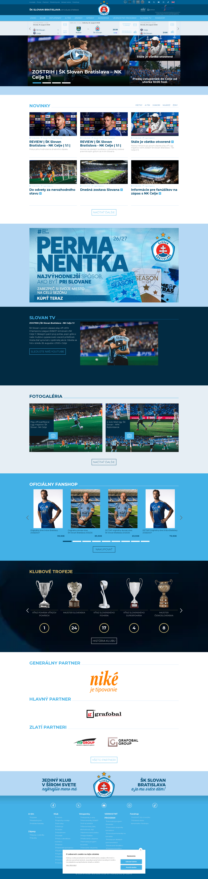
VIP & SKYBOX (87, 823)
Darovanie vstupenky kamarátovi (89, 849)
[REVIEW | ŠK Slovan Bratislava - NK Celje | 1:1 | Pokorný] (53, 124)
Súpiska (34, 817)
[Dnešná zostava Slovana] (104, 172)
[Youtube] (158, 2)
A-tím (147, 105)
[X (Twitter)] (154, 2)
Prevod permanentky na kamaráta (116, 834)
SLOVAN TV (145, 18)
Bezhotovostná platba (90, 833)
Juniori (156, 105)
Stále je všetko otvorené (151, 142)
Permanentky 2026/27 (90, 820)
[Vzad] (31, 61)
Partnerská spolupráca (64, 848)
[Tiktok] (168, 2)
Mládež (166, 105)
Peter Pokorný (56, 138)
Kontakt (59, 836)
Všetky (138, 105)
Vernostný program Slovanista (88, 843)
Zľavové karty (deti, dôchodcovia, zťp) (88, 828)
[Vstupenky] (172, 29)
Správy (90, 18)
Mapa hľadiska (87, 836)
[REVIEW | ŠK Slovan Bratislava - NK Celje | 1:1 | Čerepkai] (104, 124)
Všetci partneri (104, 759)
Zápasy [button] (78, 18)
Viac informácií (71, 865)
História (59, 817)
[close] (140, 850)
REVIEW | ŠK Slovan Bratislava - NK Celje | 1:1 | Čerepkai (100, 143)
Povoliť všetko (131, 867)
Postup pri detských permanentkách (114, 840)
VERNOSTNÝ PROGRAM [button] (124, 18)
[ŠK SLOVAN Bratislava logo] (104, 8)
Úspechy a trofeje (63, 820)
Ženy (175, 105)
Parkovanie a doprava (90, 839)
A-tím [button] (68, 18)
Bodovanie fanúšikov (115, 845)
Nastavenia (131, 856)
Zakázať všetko (131, 861)
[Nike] (104, 682)
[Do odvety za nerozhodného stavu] (53, 172)
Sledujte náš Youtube (47, 351)
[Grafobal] (104, 714)
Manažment (60, 833)
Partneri (59, 845)
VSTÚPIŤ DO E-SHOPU (141, 817)
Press (39, 2)
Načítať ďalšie (104, 212)
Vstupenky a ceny (88, 817)
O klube (59, 829)
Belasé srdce (66, 2)
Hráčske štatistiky (37, 823)
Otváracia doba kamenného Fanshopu (140, 821)
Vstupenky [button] (55, 18)
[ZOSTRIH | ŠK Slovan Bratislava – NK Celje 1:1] (78, 60)
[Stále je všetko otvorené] (155, 124)
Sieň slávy (59, 823)
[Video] (65, 29)
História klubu (104, 640)
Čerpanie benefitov (114, 849)
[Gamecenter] (65, 22)
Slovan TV (46, 138)
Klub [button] (42, 18)
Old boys (59, 826)
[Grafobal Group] (123, 742)
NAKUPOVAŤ (104, 549)
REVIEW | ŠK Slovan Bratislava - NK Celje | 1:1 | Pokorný (49, 143)
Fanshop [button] (160, 18)
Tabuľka (34, 838)
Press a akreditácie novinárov (62, 840)
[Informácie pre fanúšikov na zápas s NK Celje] (155, 172)
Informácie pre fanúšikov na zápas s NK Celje (154, 191)
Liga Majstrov (150, 138)
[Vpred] (126, 61)
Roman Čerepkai (108, 138)
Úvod (33, 18)
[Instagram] (163, 2)
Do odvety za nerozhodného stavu (52, 191)
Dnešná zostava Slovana (100, 190)
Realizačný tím (36, 820)
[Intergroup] (84, 742)
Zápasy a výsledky (37, 835)
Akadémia (103, 18)
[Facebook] (149, 2)
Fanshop (75, 2)
